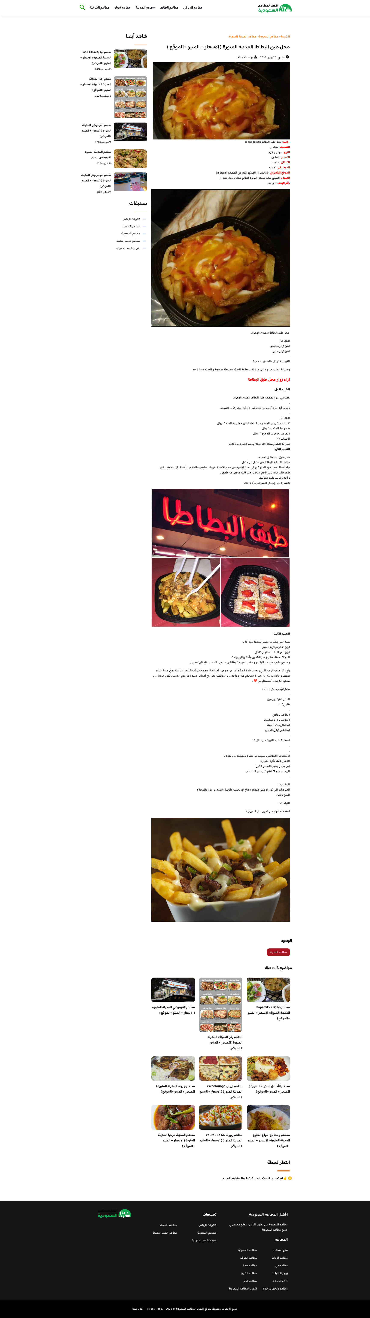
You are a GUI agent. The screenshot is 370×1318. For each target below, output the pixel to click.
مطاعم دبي (281, 1265)
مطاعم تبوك (122, 8)
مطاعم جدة (250, 1265)
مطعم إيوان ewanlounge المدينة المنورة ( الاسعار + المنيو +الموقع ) (221, 1091)
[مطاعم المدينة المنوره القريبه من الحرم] (130, 158)
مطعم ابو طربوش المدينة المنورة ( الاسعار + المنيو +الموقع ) (96, 181)
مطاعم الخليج (249, 1273)
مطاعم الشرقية (99, 8)
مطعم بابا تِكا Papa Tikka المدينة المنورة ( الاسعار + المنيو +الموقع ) (269, 1013)
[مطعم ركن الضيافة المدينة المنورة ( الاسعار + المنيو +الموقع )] (130, 97)
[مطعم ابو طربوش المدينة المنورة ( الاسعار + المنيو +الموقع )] (130, 181)
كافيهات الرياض (131, 219)
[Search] (81, 8)
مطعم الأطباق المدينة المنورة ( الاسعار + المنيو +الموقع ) (269, 1089)
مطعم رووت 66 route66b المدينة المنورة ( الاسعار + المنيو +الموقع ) (221, 1140)
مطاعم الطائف (169, 8)
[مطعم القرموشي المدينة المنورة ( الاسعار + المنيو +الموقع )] (130, 132)
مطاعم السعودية (130, 233)
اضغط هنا (222, 172)
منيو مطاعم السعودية (128, 248)
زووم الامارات (280, 1273)
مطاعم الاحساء (131, 226)
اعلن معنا (137, 1309)
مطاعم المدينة (145, 8)
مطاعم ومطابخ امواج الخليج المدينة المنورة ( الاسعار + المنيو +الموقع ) (269, 1140)
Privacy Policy (154, 1309)
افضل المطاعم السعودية (243, 1288)
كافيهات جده (280, 1281)
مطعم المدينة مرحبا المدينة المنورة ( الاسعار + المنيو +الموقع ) (176, 1140)
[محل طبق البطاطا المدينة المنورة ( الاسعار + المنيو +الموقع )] (220, 100)
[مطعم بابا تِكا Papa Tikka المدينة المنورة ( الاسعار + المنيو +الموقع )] (130, 58)
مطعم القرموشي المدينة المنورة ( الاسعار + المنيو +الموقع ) (173, 1010)
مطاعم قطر (250, 1281)
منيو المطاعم (280, 1250)
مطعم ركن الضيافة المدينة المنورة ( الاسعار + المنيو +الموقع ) (224, 1042)
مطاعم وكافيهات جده (275, 1288)
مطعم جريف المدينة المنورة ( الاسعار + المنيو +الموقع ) (175, 1089)
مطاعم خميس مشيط (128, 241)
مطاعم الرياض (193, 8)
